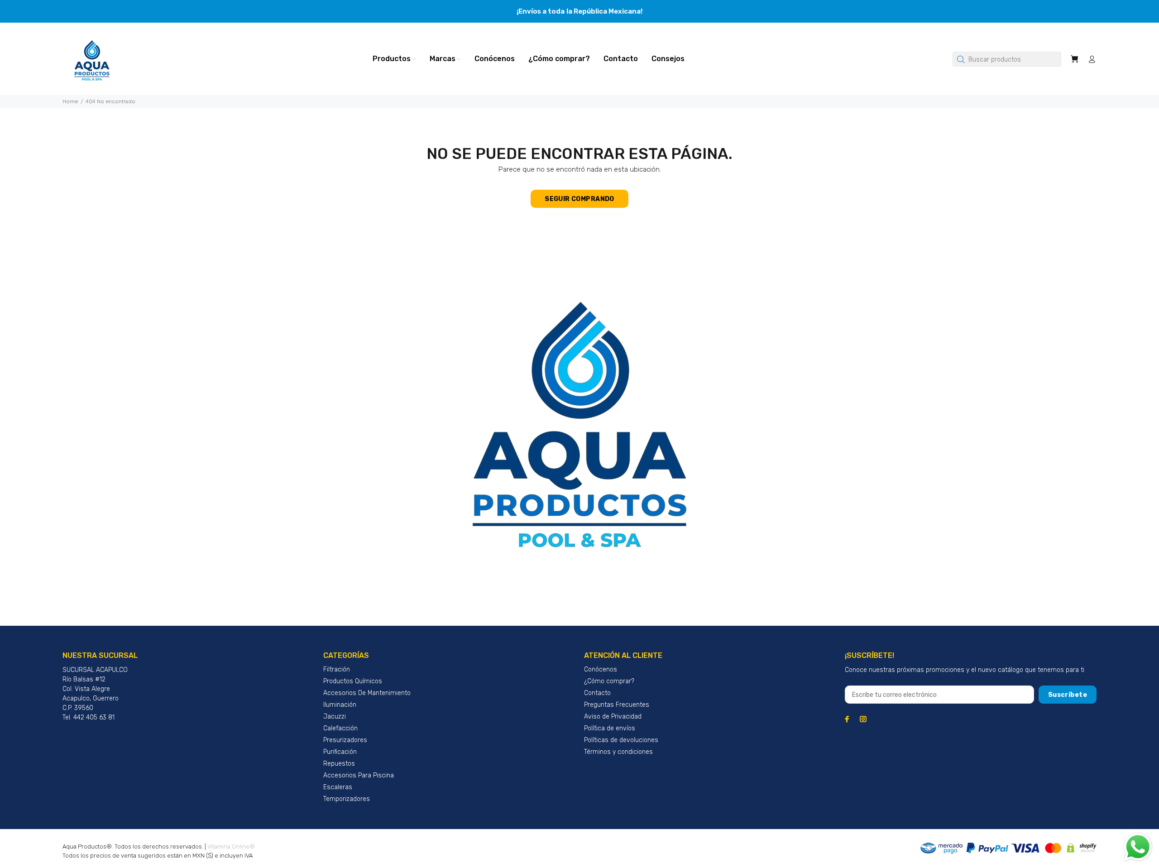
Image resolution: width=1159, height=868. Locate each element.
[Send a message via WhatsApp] (1137, 846)
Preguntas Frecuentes (616, 705)
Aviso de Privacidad (613, 716)
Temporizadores (346, 799)
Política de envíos (609, 728)
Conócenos (600, 669)
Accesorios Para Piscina (358, 775)
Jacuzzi (334, 716)
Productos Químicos (352, 681)
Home (70, 101)
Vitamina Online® (231, 846)
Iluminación (339, 705)
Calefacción (340, 728)
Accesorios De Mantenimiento (367, 693)
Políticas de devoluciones (621, 740)
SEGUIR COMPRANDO (579, 199)
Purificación (340, 752)
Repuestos (339, 763)
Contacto (597, 693)
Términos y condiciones (618, 752)
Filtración (336, 669)
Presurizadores (345, 740)
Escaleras (337, 787)
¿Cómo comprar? (609, 681)
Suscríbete (1067, 695)
